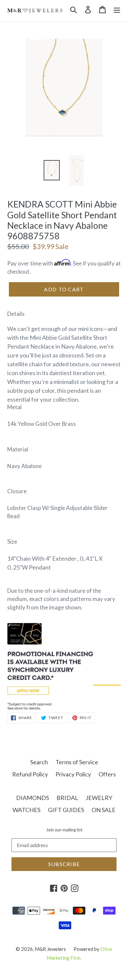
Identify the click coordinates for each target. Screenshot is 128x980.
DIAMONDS (32, 797)
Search (39, 762)
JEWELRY (99, 797)
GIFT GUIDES (66, 809)
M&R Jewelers (50, 949)
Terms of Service (76, 762)
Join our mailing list (64, 829)
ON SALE (104, 809)
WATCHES (26, 809)
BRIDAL (67, 797)
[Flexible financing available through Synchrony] (64, 707)
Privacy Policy (73, 774)
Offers (107, 774)
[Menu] (117, 9)
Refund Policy (30, 774)
